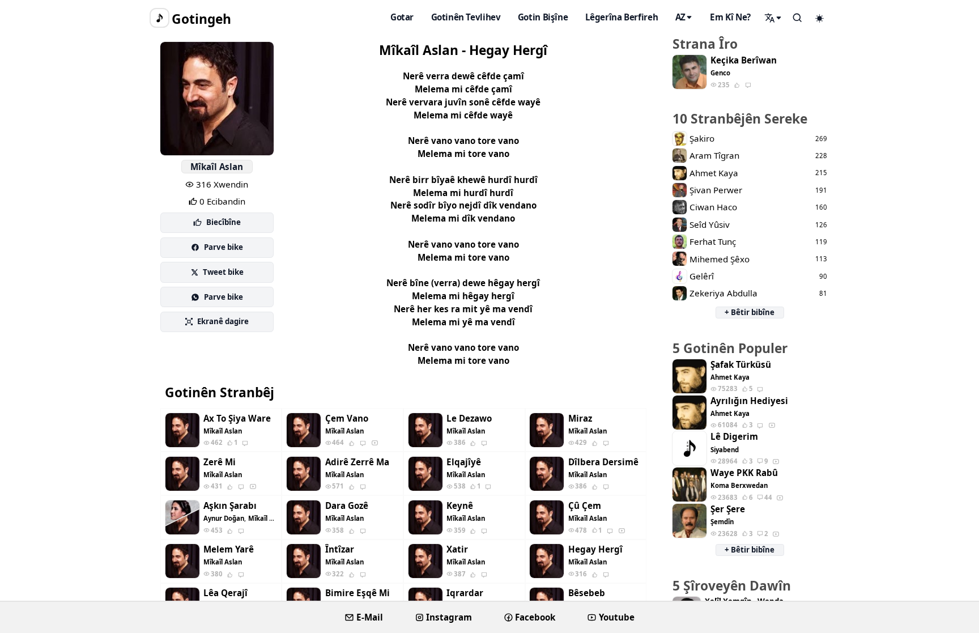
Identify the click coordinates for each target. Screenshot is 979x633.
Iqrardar (464, 593)
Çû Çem (584, 505)
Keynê (459, 505)
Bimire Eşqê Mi (357, 593)
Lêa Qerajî (225, 593)
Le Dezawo (469, 418)
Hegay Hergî (595, 549)
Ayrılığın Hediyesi (749, 401)
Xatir (457, 549)
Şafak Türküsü (740, 364)
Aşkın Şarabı (230, 505)
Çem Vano (346, 418)
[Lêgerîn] (773, 17)
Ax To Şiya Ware (237, 418)
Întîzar (339, 549)
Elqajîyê (463, 462)
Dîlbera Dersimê (603, 462)
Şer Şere (727, 509)
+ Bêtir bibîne (749, 312)
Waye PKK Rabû (744, 473)
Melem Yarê (228, 549)
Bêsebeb (586, 593)
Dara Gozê (346, 505)
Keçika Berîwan (743, 60)
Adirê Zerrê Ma (357, 462)
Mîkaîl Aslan (216, 166)
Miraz (580, 418)
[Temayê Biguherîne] (819, 18)
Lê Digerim (734, 436)
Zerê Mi (219, 462)
